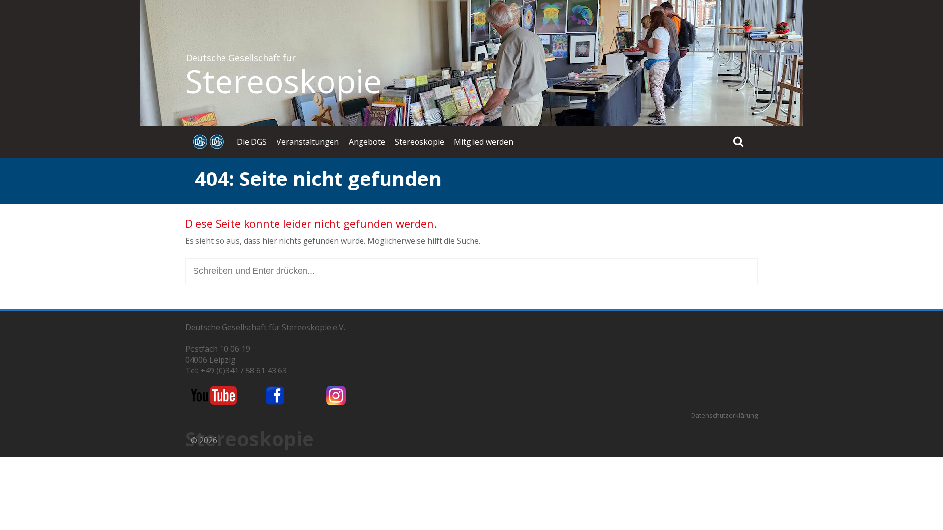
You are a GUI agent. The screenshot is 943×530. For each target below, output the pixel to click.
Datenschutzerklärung (724, 415)
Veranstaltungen (308, 141)
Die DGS (252, 141)
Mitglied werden (483, 141)
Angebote (367, 141)
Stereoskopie (283, 81)
